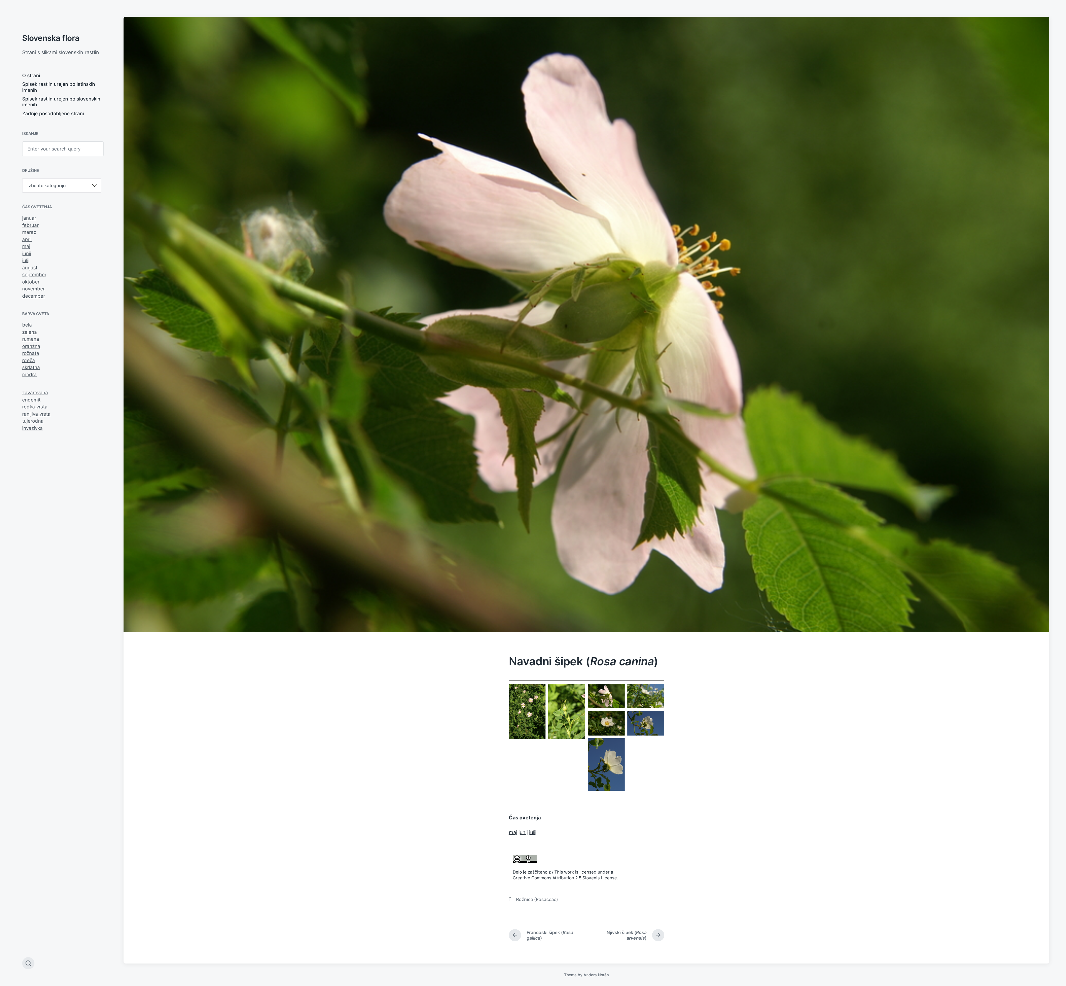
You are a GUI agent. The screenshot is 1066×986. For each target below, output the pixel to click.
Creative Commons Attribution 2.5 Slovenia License (565, 877)
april (27, 239)
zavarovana (35, 392)
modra (29, 374)
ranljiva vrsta (36, 414)
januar (29, 218)
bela (27, 325)
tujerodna (33, 421)
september (34, 274)
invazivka (32, 428)
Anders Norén (596, 974)
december (33, 296)
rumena (30, 339)
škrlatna (31, 367)
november (33, 289)
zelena (29, 332)
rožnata (30, 353)
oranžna (31, 346)
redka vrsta (34, 407)
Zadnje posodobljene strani (53, 113)
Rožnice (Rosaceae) (537, 899)
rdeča (28, 360)
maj (26, 246)
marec (29, 232)
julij (25, 260)
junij (26, 253)
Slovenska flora (50, 38)
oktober (30, 282)
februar (30, 225)
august (29, 267)
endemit (31, 400)
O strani (31, 75)
